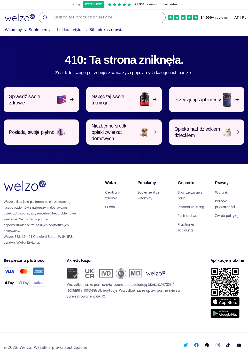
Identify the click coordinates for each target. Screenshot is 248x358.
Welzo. (26, 347)
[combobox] (102, 17)
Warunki (221, 192)
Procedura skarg (191, 207)
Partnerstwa (187, 215)
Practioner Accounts (186, 227)
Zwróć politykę (226, 215)
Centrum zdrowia (112, 195)
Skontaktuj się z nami (190, 195)
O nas (110, 207)
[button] (17, 30)
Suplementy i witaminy (148, 195)
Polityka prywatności (225, 204)
